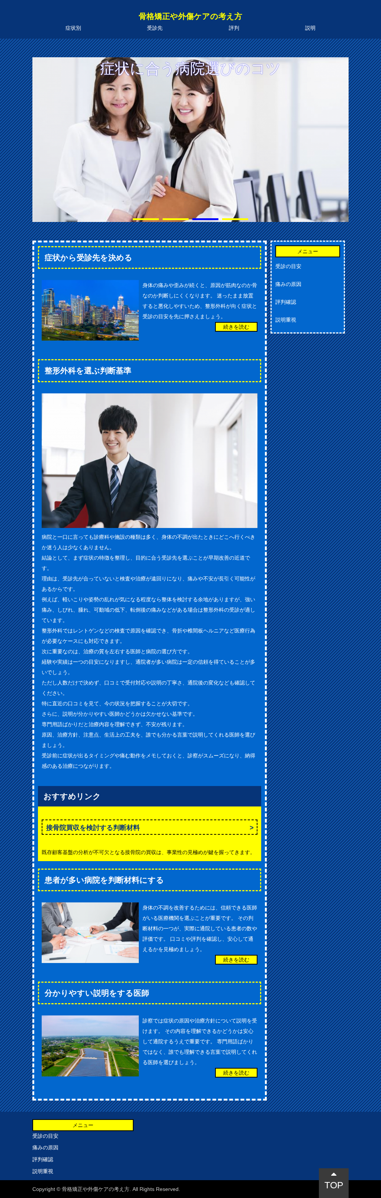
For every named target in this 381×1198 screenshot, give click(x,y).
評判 (234, 28)
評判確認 (285, 302)
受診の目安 (288, 266)
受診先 (155, 28)
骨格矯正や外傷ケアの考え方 (190, 16)
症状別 (73, 28)
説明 (310, 28)
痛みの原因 (288, 284)
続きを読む (236, 327)
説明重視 (285, 320)
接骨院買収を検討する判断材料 (93, 827)
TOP (333, 1185)
